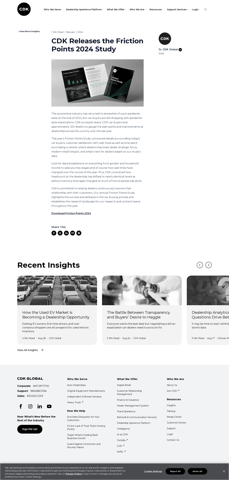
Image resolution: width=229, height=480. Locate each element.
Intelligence (123, 428)
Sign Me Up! (29, 429)
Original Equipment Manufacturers (86, 390)
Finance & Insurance (128, 400)
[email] (72, 233)
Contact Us (173, 440)
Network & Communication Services (137, 417)
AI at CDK (122, 434)
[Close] (224, 471)
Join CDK (172, 390)
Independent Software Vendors (84, 396)
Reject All (175, 471)
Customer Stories (176, 422)
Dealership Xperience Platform (133, 423)
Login (195, 9)
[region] (114, 471)
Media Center (174, 417)
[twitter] (60, 233)
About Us (172, 385)
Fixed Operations (126, 411)
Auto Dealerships (76, 385)
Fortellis (121, 440)
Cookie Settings (153, 471)
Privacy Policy (73, 474)
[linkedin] (66, 233)
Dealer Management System (133, 405)
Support (171, 428)
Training (171, 411)
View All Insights (27, 350)
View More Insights (29, 31)
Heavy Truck (74, 402)
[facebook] (53, 233)
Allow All (197, 471)
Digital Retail (124, 385)
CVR (119, 446)
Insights (171, 405)
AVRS (120, 451)
